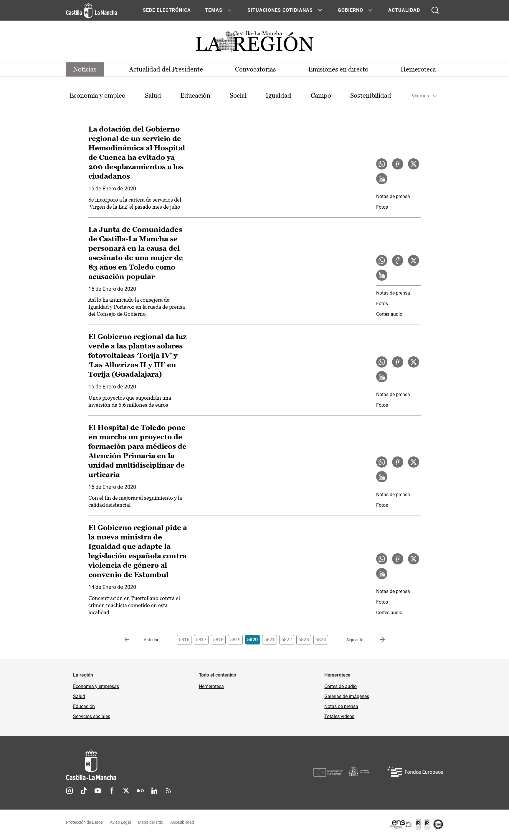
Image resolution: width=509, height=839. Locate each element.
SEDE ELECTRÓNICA (167, 10)
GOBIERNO (350, 10)
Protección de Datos (84, 822)
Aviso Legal (120, 822)
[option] (97, 96)
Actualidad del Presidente (166, 69)
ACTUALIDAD (404, 10)
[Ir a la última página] (377, 639)
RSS (168, 790)
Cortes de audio (340, 686)
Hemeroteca (418, 69)
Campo (321, 95)
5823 (303, 639)
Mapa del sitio (150, 822)
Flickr (140, 790)
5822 (286, 639)
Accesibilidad (182, 822)
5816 (184, 639)
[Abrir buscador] (435, 10)
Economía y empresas (96, 686)
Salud (153, 95)
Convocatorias (255, 69)
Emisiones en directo (338, 69)
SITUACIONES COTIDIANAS (280, 10)
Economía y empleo (97, 95)
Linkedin (154, 790)
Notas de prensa (393, 196)
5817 (201, 639)
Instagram (69, 790)
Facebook (112, 790)
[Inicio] (146, 764)
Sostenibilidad (370, 95)
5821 (269, 639)
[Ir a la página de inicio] (91, 10)
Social (238, 95)
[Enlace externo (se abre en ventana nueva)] (416, 824)
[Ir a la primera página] (131, 639)
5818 (218, 639)
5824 (320, 639)
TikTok (84, 790)
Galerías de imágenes (346, 696)
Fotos (382, 207)
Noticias (85, 69)
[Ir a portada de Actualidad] (254, 43)
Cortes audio (389, 314)
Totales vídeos (339, 716)
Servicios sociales (91, 716)
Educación (195, 95)
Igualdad (278, 95)
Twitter (126, 790)
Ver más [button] (420, 96)
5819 (235, 639)
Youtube (98, 790)
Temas (213, 10)
